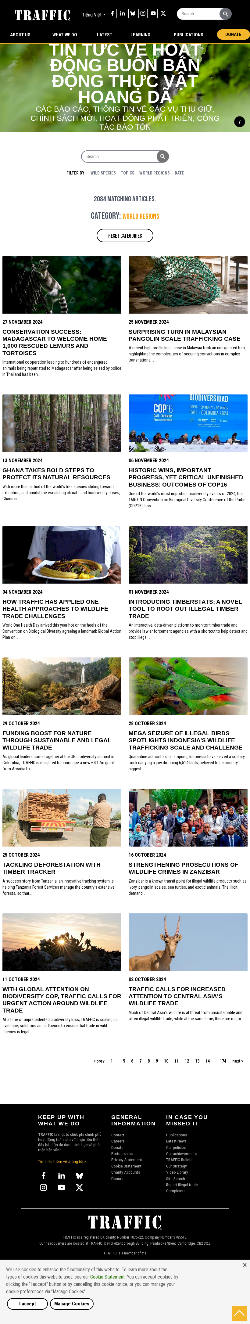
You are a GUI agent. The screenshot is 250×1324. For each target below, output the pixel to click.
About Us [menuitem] (20, 35)
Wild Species (103, 173)
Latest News (176, 1141)
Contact (117, 1134)
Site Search (175, 1178)
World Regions (154, 173)
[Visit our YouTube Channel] (153, 13)
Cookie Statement (126, 1166)
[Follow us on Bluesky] (133, 13)
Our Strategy (176, 1166)
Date (179, 173)
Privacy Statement (126, 1159)
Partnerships (122, 1153)
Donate (233, 34)
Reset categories (125, 236)
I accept (27, 1304)
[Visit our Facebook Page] (112, 13)
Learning (140, 35)
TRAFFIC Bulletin (180, 1159)
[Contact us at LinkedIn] (122, 13)
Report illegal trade (182, 1184)
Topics (127, 173)
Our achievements (181, 1153)
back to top (239, 1313)
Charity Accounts (125, 1172)
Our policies (176, 1147)
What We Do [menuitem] (64, 35)
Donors (117, 1178)
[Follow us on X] (163, 13)
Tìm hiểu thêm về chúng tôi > (62, 1161)
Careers (117, 1141)
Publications (188, 35)
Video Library (177, 1172)
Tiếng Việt (92, 15)
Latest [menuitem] (104, 35)
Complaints (175, 1190)
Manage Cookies (71, 1304)
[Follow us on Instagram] (143, 13)
